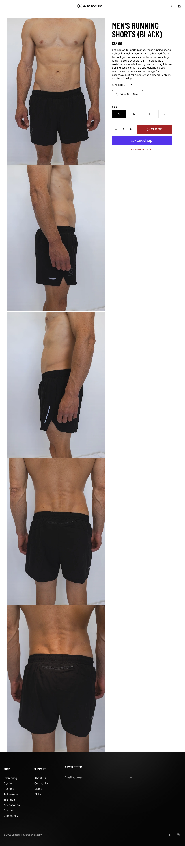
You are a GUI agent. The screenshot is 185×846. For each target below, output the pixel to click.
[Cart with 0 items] (179, 6)
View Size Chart (130, 94)
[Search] (172, 6)
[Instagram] (178, 835)
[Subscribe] (131, 777)
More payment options (142, 149)
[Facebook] (170, 835)
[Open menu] (5, 6)
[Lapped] (89, 6)
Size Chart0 (120, 84)
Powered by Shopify (31, 834)
